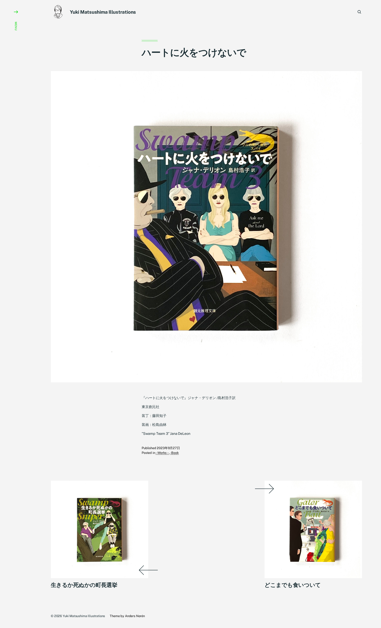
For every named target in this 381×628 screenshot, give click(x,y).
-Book (174, 453)
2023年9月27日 (168, 448)
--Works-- (162, 453)
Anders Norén (135, 616)
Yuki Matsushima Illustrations (103, 12)
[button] (16, 314)
